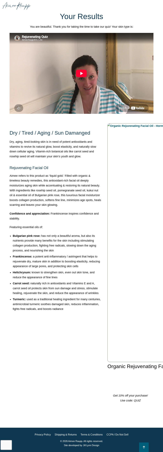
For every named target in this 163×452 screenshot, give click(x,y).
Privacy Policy (43, 434)
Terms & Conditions (92, 434)
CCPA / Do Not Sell (117, 434)
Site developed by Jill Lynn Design (81, 445)
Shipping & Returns (66, 434)
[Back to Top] (144, 447)
